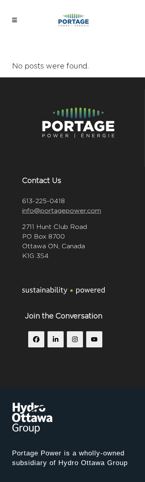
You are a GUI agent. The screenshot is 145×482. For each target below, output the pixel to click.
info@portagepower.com (61, 210)
